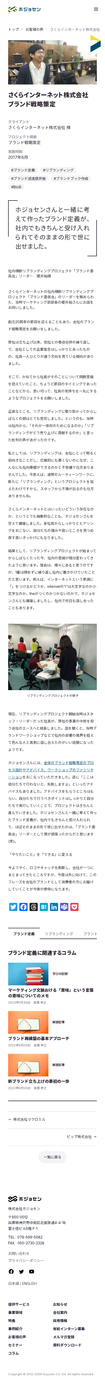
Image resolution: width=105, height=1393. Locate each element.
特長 (11, 1321)
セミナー (15, 1345)
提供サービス (19, 1304)
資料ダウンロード (67, 1345)
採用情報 (60, 1321)
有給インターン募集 (69, 1329)
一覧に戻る (52, 1157)
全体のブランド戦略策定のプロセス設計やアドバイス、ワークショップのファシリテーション (51, 770)
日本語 (13, 1283)
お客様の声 (34, 29)
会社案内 (60, 1313)
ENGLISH (29, 1283)
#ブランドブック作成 (71, 178)
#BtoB (16, 187)
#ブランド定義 (23, 170)
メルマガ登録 (63, 1337)
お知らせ (60, 1304)
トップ (13, 29)
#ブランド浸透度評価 (28, 178)
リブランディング (59, 934)
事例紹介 (15, 1329)
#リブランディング (58, 170)
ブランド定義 (24, 934)
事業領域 (15, 1313)
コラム (13, 1353)
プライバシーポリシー (26, 1260)
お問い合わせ (19, 1253)
